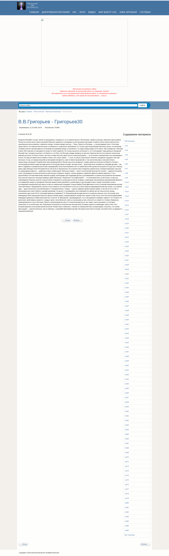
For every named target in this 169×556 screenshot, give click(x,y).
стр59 (127, 407)
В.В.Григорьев (129, 141)
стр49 (127, 361)
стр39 (127, 315)
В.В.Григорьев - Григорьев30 (50, 121)
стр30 (127, 274)
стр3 (126, 150)
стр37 (127, 306)
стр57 (127, 397)
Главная (29, 112)
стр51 (127, 370)
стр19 (127, 223)
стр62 (127, 420)
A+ (145, 116)
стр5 (126, 159)
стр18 (127, 219)
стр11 (127, 187)
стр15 (127, 205)
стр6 (126, 164)
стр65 (127, 434)
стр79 (127, 498)
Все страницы (130, 535)
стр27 (127, 260)
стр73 (127, 471)
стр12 (127, 191)
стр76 (127, 484)
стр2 (126, 146)
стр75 (127, 480)
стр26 (127, 255)
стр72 (127, 466)
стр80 (127, 503)
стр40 (127, 320)
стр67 (127, 443)
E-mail (68, 128)
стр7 (126, 168)
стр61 (127, 416)
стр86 (127, 530)
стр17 (127, 214)
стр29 (127, 269)
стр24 (127, 246)
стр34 (127, 292)
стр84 (127, 521)
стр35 (127, 297)
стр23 (127, 242)
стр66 (127, 439)
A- (150, 116)
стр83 (127, 517)
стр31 (127, 278)
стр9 (126, 178)
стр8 (126, 173)
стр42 (127, 329)
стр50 (127, 365)
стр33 (127, 288)
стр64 (127, 429)
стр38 (127, 310)
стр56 (127, 393)
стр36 (127, 301)
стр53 (127, 375)
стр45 (127, 342)
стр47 (127, 352)
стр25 (127, 251)
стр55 (127, 388)
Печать (63, 128)
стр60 (127, 411)
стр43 (127, 333)
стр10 (127, 182)
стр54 (127, 384)
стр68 (127, 448)
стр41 (127, 324)
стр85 (127, 526)
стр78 (127, 494)
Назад (67, 220)
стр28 (127, 265)
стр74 (127, 475)
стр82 (127, 512)
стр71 (127, 462)
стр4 (126, 155)
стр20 (127, 228)
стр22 (127, 237)
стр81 (127, 507)
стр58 (127, 402)
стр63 (127, 425)
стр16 (127, 210)
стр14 (127, 201)
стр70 (127, 457)
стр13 (127, 196)
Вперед (77, 220)
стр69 (127, 452)
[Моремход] (28, 5)
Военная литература (53, 112)
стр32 (127, 283)
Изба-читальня (39, 112)
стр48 (127, 356)
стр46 (127, 347)
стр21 (127, 233)
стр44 (127, 338)
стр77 (127, 489)
